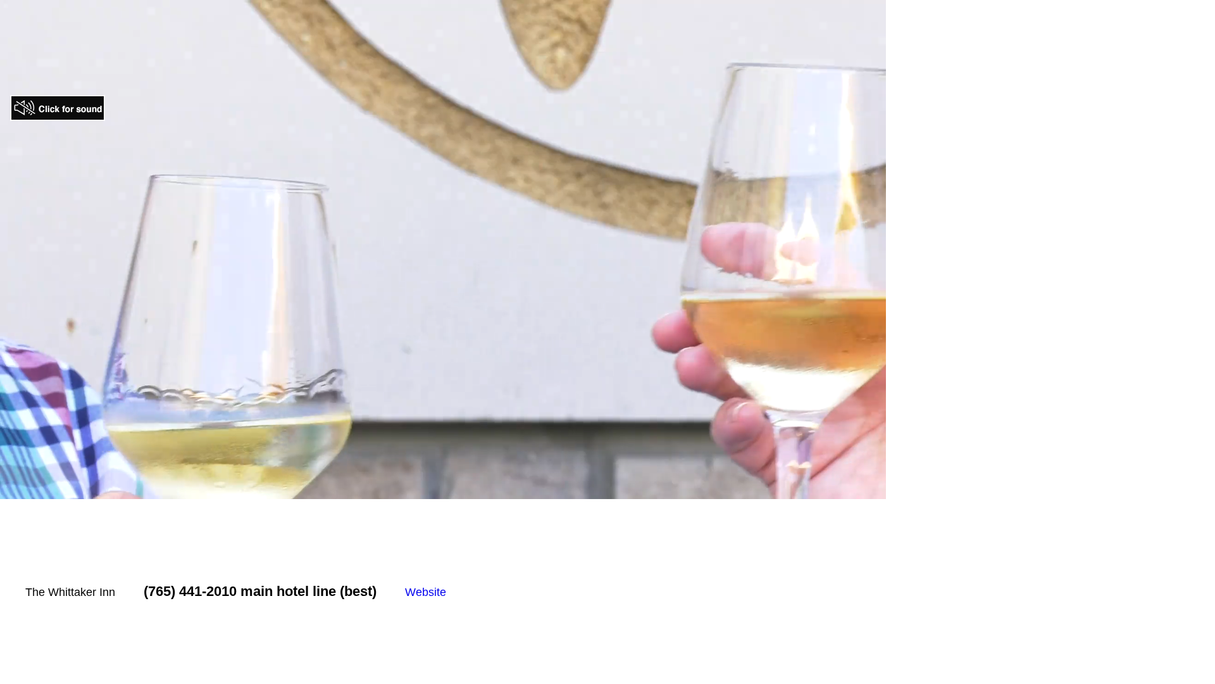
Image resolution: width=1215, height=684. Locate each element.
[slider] (429, 489)
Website (425, 592)
